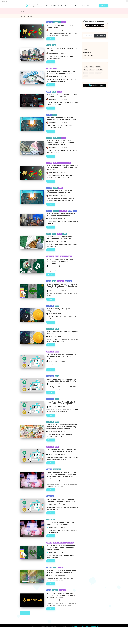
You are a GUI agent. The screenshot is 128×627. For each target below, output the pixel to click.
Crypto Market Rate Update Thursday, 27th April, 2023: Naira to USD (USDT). (60, 500)
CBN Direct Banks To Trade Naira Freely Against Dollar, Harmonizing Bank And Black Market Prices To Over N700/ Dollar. (61, 475)
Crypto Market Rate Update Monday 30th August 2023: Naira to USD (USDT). (61, 403)
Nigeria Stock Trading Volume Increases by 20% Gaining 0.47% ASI (61, 95)
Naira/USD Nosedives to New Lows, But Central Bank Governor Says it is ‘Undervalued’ (61, 261)
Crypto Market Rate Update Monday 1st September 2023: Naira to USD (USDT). (61, 380)
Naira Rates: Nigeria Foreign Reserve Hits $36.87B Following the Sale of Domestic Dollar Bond (62, 167)
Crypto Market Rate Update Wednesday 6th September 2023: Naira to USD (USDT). (61, 356)
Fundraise (55, 590)
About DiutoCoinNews (88, 46)
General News (56, 469)
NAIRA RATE (57, 22)
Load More (25, 613)
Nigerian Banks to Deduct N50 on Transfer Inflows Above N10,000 (59, 191)
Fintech (55, 187)
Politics (91, 72)
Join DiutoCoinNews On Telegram (95, 25)
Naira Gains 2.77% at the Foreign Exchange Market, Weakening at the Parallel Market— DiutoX (60, 142)
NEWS (63, 22)
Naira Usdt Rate (87, 52)
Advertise (85, 49)
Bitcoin (48, 233)
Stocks (53, 91)
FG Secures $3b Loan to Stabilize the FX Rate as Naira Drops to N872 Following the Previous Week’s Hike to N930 (61, 427)
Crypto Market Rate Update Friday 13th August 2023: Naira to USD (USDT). (61, 450)
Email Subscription (100, 35)
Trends (54, 45)
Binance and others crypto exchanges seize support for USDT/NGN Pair (60, 237)
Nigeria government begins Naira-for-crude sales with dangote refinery (60, 72)
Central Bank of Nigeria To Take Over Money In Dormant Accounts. (60, 523)
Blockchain (98, 66)
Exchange (49, 22)
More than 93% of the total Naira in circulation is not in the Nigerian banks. (61, 118)
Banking (49, 114)
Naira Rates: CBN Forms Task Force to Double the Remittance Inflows (61, 215)
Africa (86, 66)
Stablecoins (68, 281)
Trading (59, 91)
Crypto (85, 69)
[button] (103, 5)
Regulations (63, 256)
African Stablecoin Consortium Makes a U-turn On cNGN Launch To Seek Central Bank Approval (61, 286)
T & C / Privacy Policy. (89, 55)
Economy (49, 68)
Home (27, 16)
